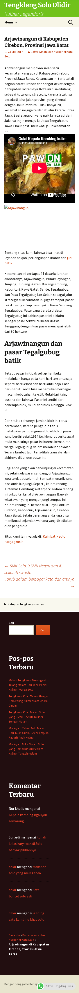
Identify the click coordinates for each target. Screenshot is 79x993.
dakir (12, 867)
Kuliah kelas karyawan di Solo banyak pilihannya (27, 843)
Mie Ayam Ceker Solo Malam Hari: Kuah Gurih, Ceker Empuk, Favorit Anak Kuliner (29, 732)
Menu (8, 22)
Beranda (14, 935)
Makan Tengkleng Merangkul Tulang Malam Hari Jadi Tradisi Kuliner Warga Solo (28, 684)
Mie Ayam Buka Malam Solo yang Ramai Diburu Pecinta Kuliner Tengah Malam (26, 748)
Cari (11, 623)
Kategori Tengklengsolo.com (26, 604)
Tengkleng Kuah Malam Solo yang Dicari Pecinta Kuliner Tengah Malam (27, 716)
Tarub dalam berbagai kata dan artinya (40, 582)
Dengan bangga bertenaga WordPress (29, 984)
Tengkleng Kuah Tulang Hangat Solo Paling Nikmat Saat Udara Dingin (28, 700)
